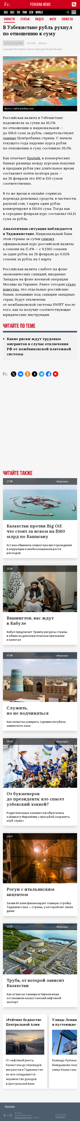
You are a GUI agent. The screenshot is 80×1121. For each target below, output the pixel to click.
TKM (24, 12)
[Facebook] (48, 374)
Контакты (10, 1106)
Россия (31, 43)
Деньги (42, 43)
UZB (31, 12)
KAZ (6, 12)
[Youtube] (55, 374)
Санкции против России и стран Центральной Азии (32, 49)
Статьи (25, 19)
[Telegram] (41, 374)
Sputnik (33, 158)
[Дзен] (34, 374)
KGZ (12, 12)
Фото (53, 19)
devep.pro (60, 1117)
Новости (9, 19)
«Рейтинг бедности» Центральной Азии (24, 1022)
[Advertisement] (40, 426)
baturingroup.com (23, 1118)
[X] (13, 374)
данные (9, 138)
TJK (18, 12)
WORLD (39, 12)
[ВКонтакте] (20, 374)
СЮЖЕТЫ (67, 19)
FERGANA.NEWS (40, 4)
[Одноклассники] (27, 374)
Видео (39, 19)
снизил (47, 239)
